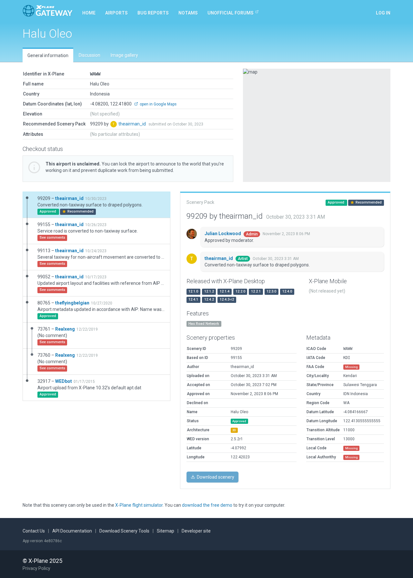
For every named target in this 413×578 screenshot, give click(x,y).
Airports (116, 12)
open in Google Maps (157, 104)
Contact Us (34, 530)
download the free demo (207, 505)
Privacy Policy (36, 568)
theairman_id (132, 123)
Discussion (89, 55)
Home (89, 12)
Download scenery (215, 477)
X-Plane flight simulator (139, 505)
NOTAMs (188, 12)
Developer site (196, 530)
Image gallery (124, 55)
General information (47, 55)
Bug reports (153, 12)
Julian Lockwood (223, 233)
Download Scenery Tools (124, 530)
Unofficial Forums (230, 12)
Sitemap (165, 530)
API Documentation (72, 530)
